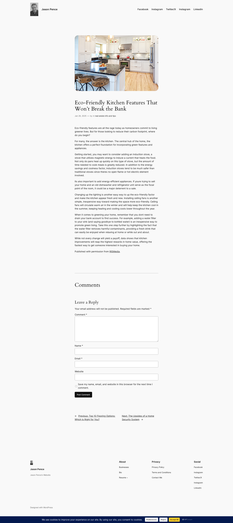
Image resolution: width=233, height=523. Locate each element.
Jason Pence (49, 9)
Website (79, 371)
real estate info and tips (105, 116)
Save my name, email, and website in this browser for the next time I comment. (115, 386)
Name (79, 345)
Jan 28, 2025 (80, 116)
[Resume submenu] (127, 477)
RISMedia (114, 251)
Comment (81, 314)
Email (78, 358)
